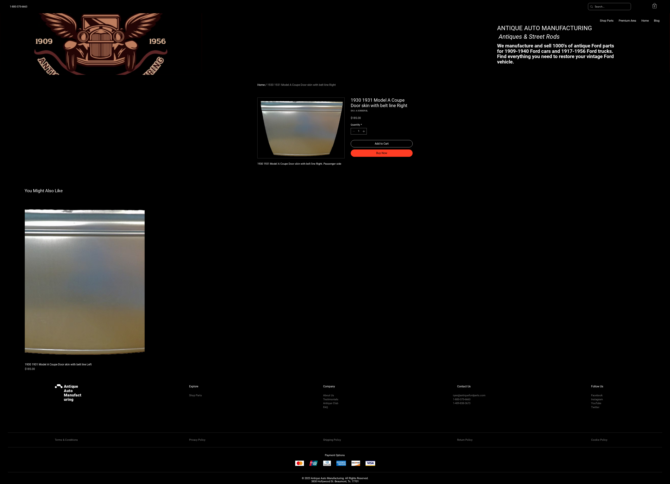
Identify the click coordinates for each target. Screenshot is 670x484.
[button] (654, 5)
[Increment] (364, 131)
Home (261, 85)
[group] (335, 285)
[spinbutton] (359, 131)
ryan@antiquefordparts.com (469, 395)
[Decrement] (353, 131)
